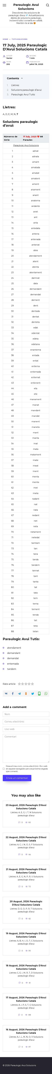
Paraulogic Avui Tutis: (23, 94)
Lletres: (15, 85)
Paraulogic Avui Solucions (26, 7)
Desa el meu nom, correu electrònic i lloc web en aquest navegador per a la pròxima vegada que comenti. (27, 768)
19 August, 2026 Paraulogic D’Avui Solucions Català (26, 935)
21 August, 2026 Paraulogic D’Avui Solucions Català (26, 871)
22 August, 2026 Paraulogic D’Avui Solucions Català (26, 839)
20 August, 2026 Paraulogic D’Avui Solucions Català (26, 903)
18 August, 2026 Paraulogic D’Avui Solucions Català (26, 967)
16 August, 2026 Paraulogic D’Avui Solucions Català (26, 1031)
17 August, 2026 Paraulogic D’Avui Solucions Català (26, 999)
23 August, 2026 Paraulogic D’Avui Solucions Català (26, 807)
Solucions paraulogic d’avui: (26, 90)
